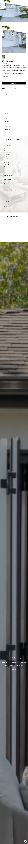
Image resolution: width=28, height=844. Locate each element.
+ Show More (5, 79)
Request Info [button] (14, 83)
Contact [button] (14, 669)
